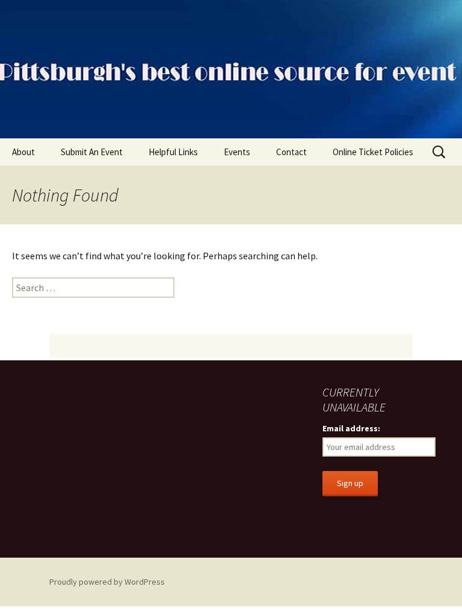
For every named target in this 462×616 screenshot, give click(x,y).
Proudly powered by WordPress (107, 581)
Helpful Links (173, 152)
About (23, 152)
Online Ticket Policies (373, 152)
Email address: (351, 428)
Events (237, 152)
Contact (291, 152)
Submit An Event (92, 152)
